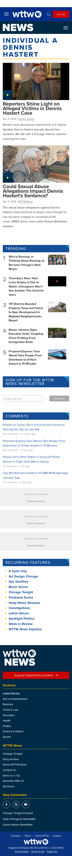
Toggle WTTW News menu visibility (67, 27)
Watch (28, 835)
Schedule (15, 835)
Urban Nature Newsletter (18, 825)
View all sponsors (36, 501)
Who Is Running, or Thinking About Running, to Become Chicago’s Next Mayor (26, 262)
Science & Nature (13, 731)
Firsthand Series (21, 597)
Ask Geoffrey (18, 581)
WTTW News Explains (26, 629)
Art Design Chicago (23, 576)
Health (7, 720)
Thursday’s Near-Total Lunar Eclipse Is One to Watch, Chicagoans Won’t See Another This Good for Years (26, 286)
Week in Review (21, 623)
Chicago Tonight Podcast (18, 813)
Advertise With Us (13, 781)
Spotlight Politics (22, 618)
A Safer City (18, 571)
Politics (7, 726)
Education (9, 715)
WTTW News (25, 201)
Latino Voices (19, 613)
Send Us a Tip (11, 775)
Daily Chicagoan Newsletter (19, 819)
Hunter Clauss (26, 119)
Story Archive (11, 759)
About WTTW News (15, 764)
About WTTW (42, 835)
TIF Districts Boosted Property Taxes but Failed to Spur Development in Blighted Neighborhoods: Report (25, 312)
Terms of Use (37, 851)
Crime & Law (10, 710)
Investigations (19, 608)
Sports (7, 737)
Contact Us (9, 770)
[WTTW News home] (18, 27)
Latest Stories (11, 693)
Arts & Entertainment (15, 699)
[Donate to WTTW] (36, 842)
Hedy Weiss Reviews (24, 602)
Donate (61, 14)
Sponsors (8, 786)
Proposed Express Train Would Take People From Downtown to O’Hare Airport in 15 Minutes (25, 357)
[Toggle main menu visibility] (6, 13)
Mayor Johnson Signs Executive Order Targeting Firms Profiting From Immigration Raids (26, 336)
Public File (52, 851)
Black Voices (18, 586)
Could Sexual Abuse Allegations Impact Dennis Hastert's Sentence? (33, 191)
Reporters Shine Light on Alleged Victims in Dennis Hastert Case (32, 108)
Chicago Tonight (21, 592)
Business (8, 704)
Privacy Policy (22, 851)
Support (57, 835)
